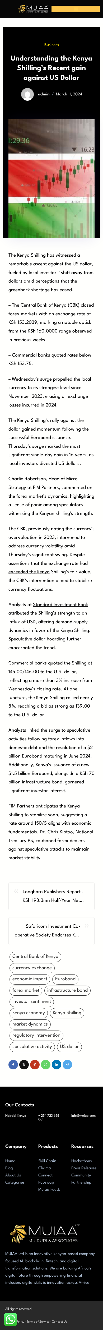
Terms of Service (38, 1321)
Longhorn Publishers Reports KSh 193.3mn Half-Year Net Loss (53, 897)
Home (10, 1161)
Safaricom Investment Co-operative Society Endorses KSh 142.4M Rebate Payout (47, 932)
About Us (13, 1175)
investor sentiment (31, 1001)
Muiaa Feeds (49, 1190)
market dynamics (30, 1024)
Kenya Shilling (67, 1013)
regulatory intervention (36, 1035)
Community (81, 1175)
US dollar (69, 1047)
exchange (78, 396)
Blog (9, 1168)
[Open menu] (76, 9)
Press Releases (83, 1168)
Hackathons (81, 1161)
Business (51, 45)
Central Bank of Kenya (35, 956)
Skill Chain (47, 1161)
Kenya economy (28, 1013)
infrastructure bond (67, 990)
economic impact (29, 979)
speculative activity (32, 1047)
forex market (25, 990)
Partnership (81, 1183)
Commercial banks (27, 663)
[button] (13, 1064)
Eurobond (65, 979)
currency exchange (32, 968)
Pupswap (46, 1183)
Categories (15, 1183)
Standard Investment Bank (60, 605)
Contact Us (59, 1321)
